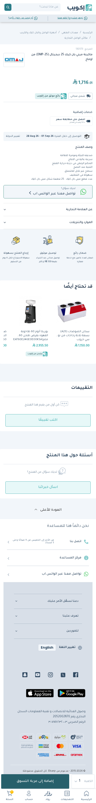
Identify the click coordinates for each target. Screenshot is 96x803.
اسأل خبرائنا (48, 487)
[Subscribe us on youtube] (41, 675)
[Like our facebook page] (79, 675)
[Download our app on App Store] (40, 695)
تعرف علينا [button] (71, 616)
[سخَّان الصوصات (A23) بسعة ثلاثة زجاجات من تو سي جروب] (72, 327)
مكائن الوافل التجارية (76, 38)
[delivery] (48, 240)
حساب (29, 799)
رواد (48, 799)
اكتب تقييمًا (48, 420)
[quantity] (83, 781)
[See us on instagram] (54, 675)
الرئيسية (86, 799)
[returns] (16, 240)
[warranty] (80, 240)
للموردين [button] (72, 631)
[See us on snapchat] (28, 675)
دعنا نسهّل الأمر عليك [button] (63, 601)
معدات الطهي (70, 32)
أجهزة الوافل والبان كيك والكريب (38, 32)
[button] (14, 136)
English (47, 647)
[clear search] (13, 7)
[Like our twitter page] (66, 675)
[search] (7, 7)
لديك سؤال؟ (68, 188)
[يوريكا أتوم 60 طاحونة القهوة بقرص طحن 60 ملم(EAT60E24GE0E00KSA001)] (30, 327)
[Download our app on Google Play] (72, 695)
